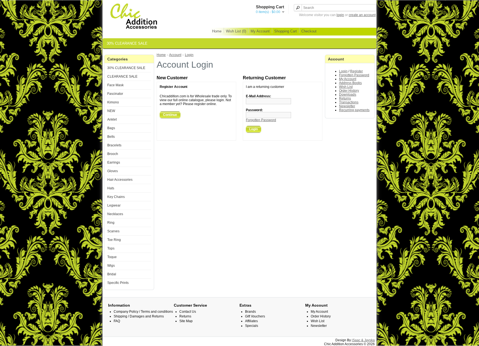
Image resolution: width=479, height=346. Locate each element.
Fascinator (115, 94)
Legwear (114, 205)
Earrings (113, 162)
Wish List (346, 87)
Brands (250, 312)
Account (175, 55)
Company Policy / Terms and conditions (143, 312)
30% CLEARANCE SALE (127, 43)
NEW (111, 111)
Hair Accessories (120, 180)
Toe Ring (114, 240)
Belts (111, 137)
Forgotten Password (354, 75)
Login (343, 71)
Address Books (350, 83)
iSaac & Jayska (363, 340)
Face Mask (115, 85)
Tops (110, 248)
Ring (110, 223)
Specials (251, 326)
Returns (345, 98)
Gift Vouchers (255, 316)
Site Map (186, 321)
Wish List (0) (236, 31)
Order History (349, 91)
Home (216, 31)
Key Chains (116, 197)
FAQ (117, 321)
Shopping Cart (285, 31)
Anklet (112, 119)
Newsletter (347, 106)
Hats (110, 188)
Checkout (309, 31)
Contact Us (187, 312)
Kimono (113, 102)
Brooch (112, 154)
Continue (170, 115)
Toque (112, 257)
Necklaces (115, 214)
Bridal (111, 274)
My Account (260, 31)
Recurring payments (354, 110)
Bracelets (114, 145)
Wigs (111, 266)
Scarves (113, 231)
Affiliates (251, 321)
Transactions (348, 102)
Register (356, 71)
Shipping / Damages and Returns (139, 316)
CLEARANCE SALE (122, 76)
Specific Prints (118, 283)
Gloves (112, 171)
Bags (111, 128)
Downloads (347, 94)
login (340, 15)
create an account (362, 15)
